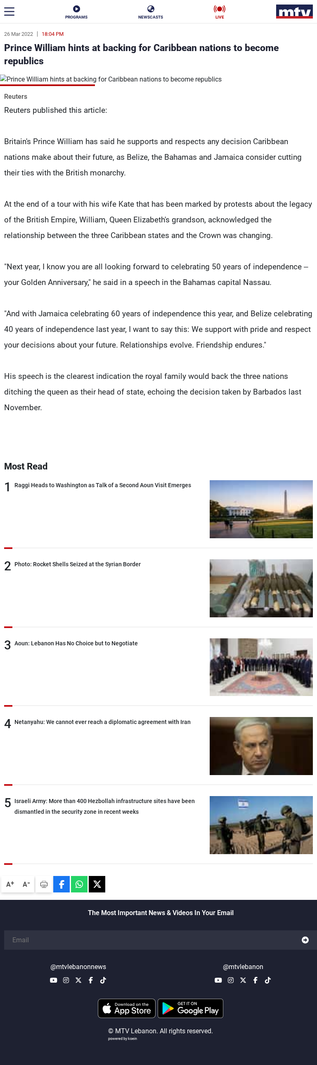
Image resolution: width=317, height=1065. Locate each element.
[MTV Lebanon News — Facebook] (91, 980)
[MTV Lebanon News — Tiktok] (103, 980)
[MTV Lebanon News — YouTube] (53, 980)
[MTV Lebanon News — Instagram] (66, 980)
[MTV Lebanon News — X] (78, 980)
